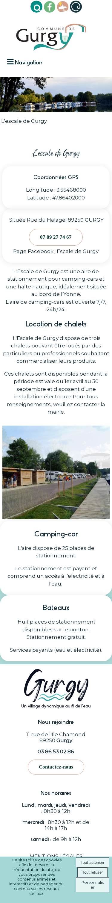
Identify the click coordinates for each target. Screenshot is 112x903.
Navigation (28, 62)
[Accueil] (51, 35)
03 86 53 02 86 (56, 751)
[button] (36, 7)
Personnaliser (93, 885)
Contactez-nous (56, 767)
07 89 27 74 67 (56, 237)
